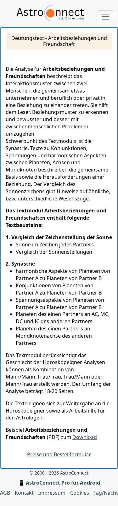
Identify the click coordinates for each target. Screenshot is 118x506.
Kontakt (24, 492)
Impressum (51, 492)
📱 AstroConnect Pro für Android (59, 482)
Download (84, 437)
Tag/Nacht (105, 492)
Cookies (79, 492)
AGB (5, 492)
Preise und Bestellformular (59, 454)
